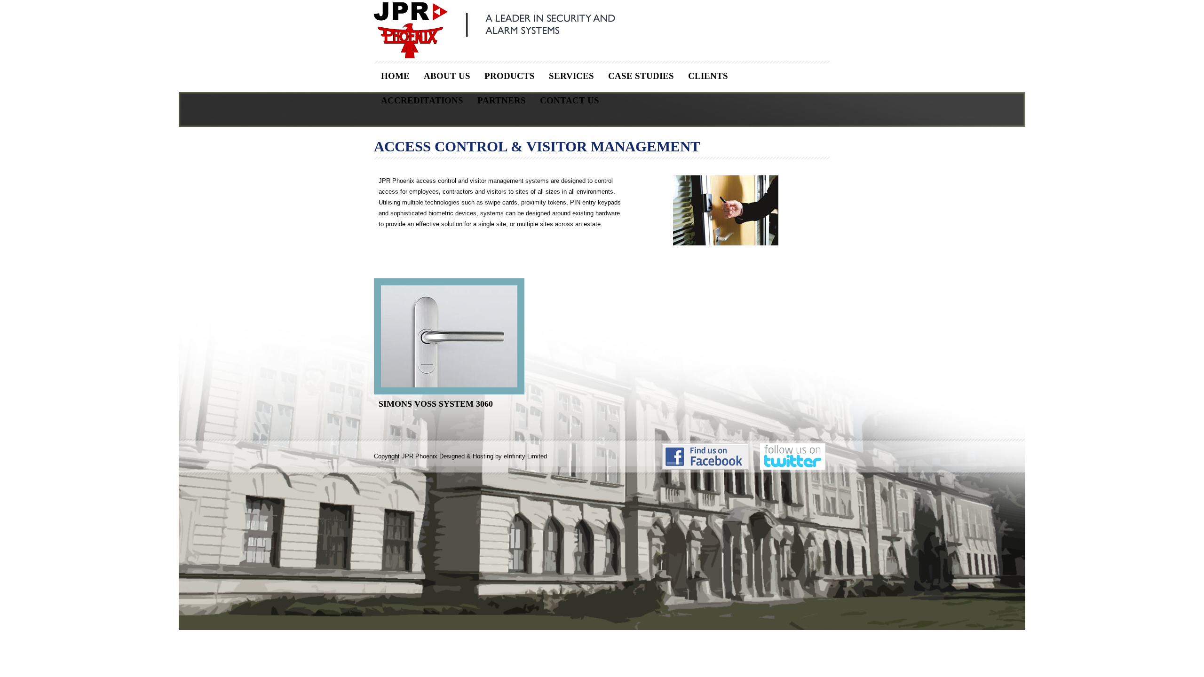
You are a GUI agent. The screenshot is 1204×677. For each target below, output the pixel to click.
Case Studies (641, 76)
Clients (708, 76)
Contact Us (569, 100)
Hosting (483, 456)
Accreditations (422, 100)
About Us (447, 76)
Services (571, 76)
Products (509, 76)
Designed (452, 456)
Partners (501, 100)
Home (395, 76)
